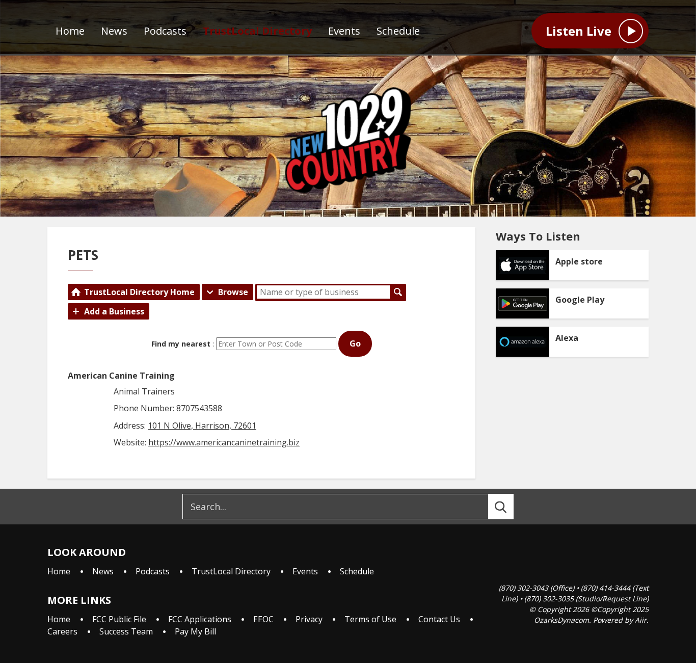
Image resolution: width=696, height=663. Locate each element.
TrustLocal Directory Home (139, 292)
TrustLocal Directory (257, 31)
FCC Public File (119, 619)
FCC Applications (199, 619)
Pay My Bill (195, 631)
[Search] (510, 506)
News (114, 31)
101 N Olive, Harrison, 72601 (202, 425)
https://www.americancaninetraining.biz (224, 442)
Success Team (126, 631)
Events (344, 31)
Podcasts (165, 31)
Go (355, 343)
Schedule (398, 31)
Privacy (309, 619)
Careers (62, 631)
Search (398, 292)
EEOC (263, 619)
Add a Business (114, 311)
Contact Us (439, 619)
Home (70, 31)
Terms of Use (370, 619)
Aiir (641, 620)
